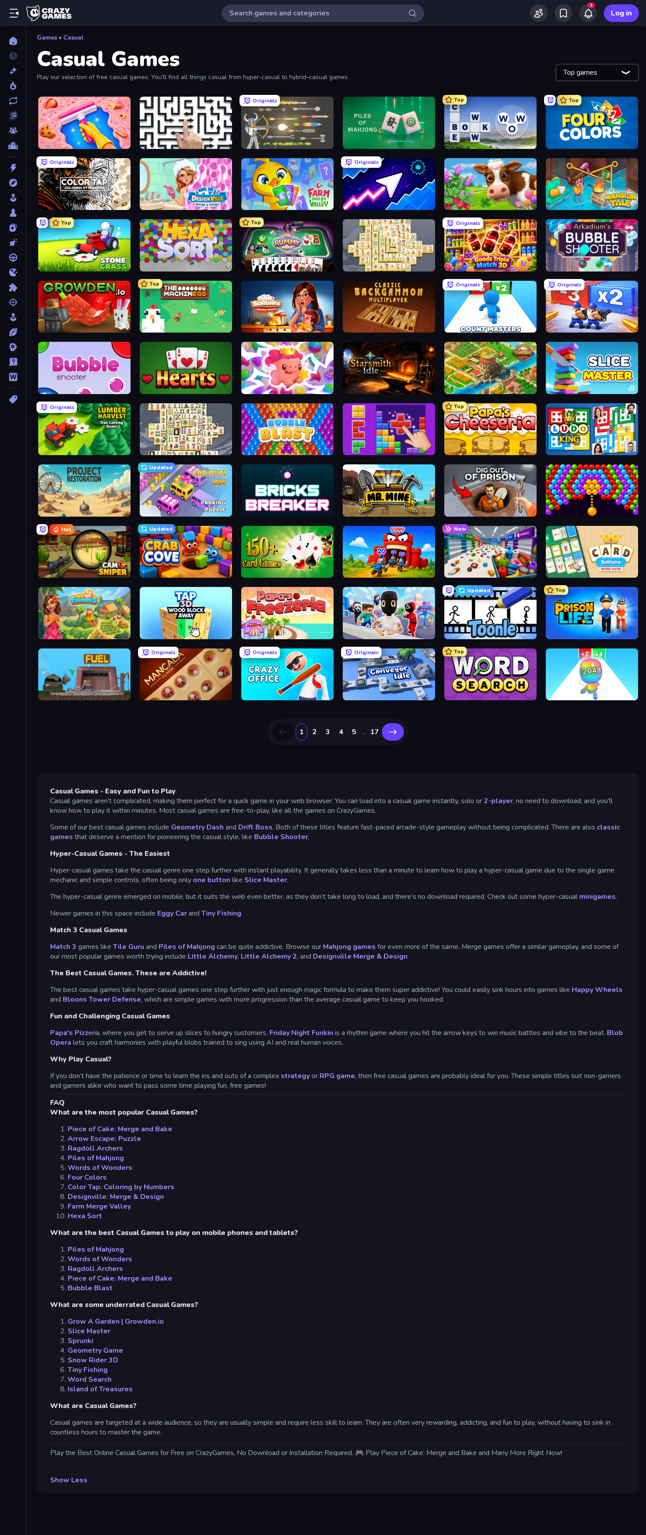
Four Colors (87, 1177)
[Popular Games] (13, 85)
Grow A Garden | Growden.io (116, 1321)
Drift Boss (255, 827)
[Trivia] (13, 362)
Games (47, 37)
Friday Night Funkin (301, 1033)
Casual (73, 37)
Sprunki (80, 1341)
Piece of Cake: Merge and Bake (120, 1129)
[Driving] (13, 257)
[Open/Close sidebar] (14, 13)
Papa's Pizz (69, 1033)
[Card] (13, 227)
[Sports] (13, 332)
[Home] (13, 40)
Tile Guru (128, 947)
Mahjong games (349, 947)
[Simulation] (13, 317)
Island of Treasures (100, 1389)
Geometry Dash (197, 827)
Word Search (90, 1379)
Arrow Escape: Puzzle (104, 1139)
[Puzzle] (13, 287)
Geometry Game (95, 1350)
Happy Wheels (597, 990)
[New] (13, 70)
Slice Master (265, 880)
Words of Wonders (100, 1168)
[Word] (13, 376)
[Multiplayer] (13, 130)
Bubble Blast (90, 1288)
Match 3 (64, 947)
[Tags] (13, 399)
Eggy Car (172, 913)
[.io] (13, 272)
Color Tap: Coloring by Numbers (121, 1187)
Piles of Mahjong (187, 947)
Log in (621, 13)
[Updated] (13, 100)
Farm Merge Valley (99, 1206)
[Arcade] (13, 197)
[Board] (13, 212)
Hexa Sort (85, 1216)
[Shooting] (13, 302)
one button (211, 880)
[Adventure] (13, 182)
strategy (295, 1076)
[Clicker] (13, 242)
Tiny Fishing (221, 913)
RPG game (337, 1076)
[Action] (13, 167)
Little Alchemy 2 (269, 956)
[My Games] (563, 13)
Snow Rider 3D (93, 1360)
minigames (597, 896)
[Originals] (13, 115)
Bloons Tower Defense (102, 999)
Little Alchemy (213, 956)
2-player (498, 801)
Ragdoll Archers (95, 1148)
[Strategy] (13, 347)
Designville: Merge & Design (116, 1197)
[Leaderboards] (13, 145)
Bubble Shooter (281, 837)
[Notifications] (588, 13)
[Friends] (539, 13)
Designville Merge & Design (360, 956)
